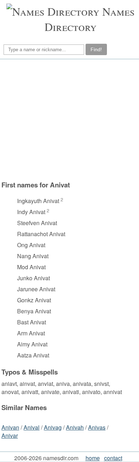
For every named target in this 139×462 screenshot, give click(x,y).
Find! (96, 49)
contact (113, 458)
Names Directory (90, 19)
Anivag (53, 427)
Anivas (96, 427)
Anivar (9, 435)
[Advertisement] (68, 120)
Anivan (10, 427)
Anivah (75, 427)
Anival (32, 427)
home (93, 458)
